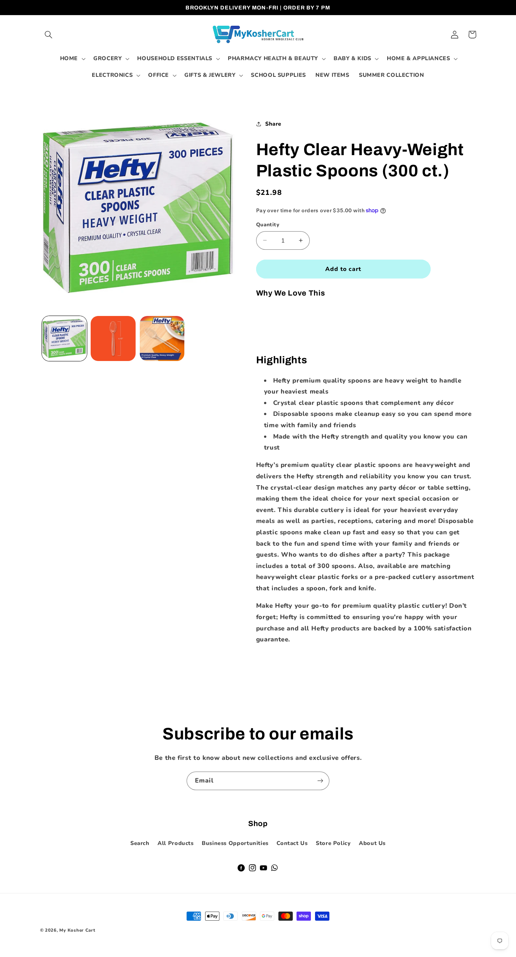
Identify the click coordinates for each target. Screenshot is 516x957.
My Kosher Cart (77, 930)
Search (140, 843)
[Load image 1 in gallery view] (64, 338)
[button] (48, 34)
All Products (176, 843)
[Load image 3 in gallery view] (162, 338)
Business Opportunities (235, 843)
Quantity (267, 224)
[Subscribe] (320, 781)
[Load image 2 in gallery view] (113, 338)
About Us (372, 843)
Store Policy (333, 843)
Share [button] (273, 124)
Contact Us (292, 843)
